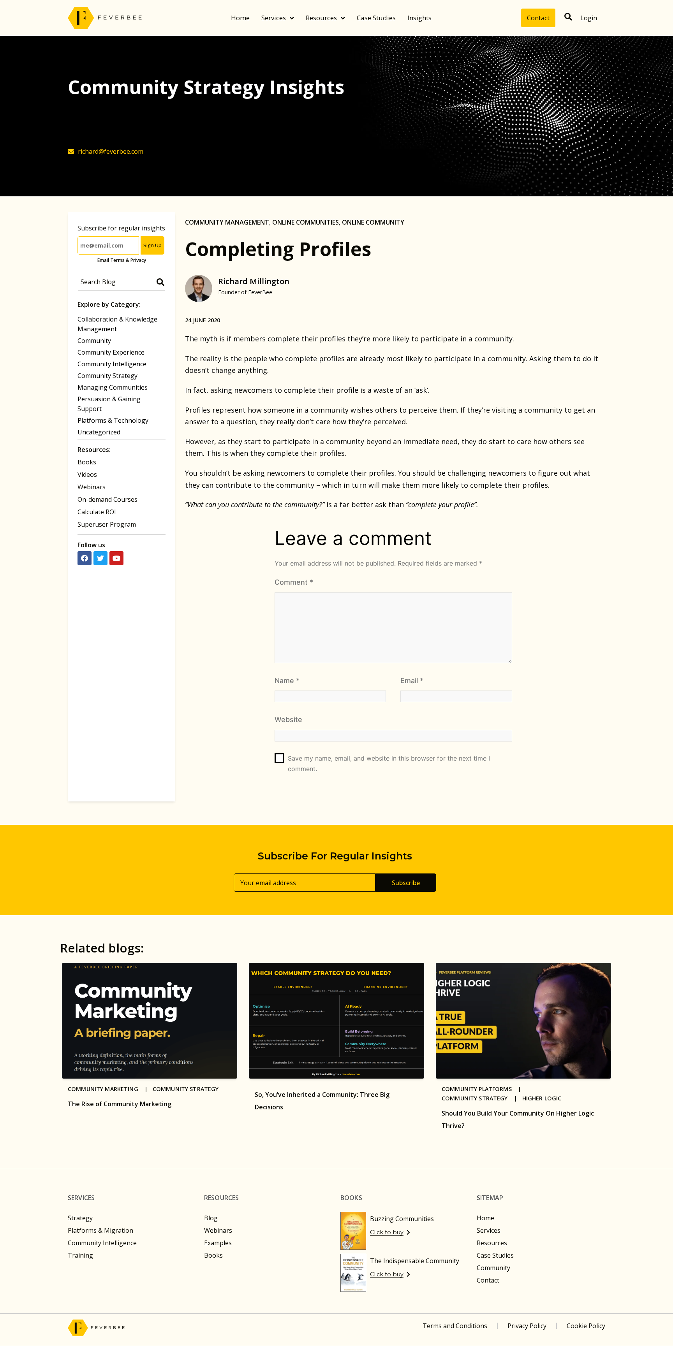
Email (411, 681)
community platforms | (484, 1089)
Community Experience (111, 352)
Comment (294, 582)
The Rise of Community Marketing (119, 1104)
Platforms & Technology (113, 420)
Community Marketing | (110, 1089)
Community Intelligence (112, 364)
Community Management (227, 222)
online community (373, 222)
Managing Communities (113, 387)
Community (94, 340)
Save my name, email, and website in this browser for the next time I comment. (389, 763)
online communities (305, 222)
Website (288, 719)
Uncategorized (99, 432)
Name (287, 681)
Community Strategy (107, 375)
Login (588, 18)
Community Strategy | (482, 1098)
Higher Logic (542, 1098)
